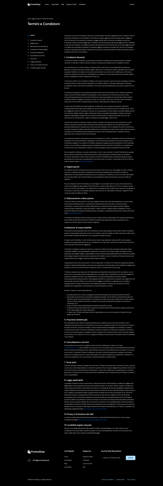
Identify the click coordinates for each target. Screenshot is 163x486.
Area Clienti (67, 467)
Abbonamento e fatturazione (39, 46)
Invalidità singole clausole (38, 68)
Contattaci (82, 4)
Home (47, 4)
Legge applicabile (35, 62)
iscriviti (130, 458)
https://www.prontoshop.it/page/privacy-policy (92, 420)
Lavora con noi (87, 464)
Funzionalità (55, 4)
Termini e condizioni (108, 480)
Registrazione (34, 43)
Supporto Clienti (71, 4)
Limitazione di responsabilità (38, 50)
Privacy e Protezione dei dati (38, 65)
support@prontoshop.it (86, 161)
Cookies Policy (120, 480)
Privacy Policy (131, 480)
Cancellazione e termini (37, 56)
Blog (62, 4)
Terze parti (33, 59)
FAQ (84, 467)
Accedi (132, 4)
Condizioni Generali (36, 40)
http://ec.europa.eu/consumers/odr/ (95, 409)
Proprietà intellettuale (37, 53)
